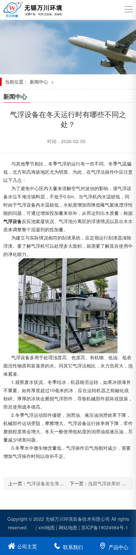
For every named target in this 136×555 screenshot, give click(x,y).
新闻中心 (39, 81)
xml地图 (46, 527)
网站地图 (68, 527)
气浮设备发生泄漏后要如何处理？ (61, 483)
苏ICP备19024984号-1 (104, 527)
